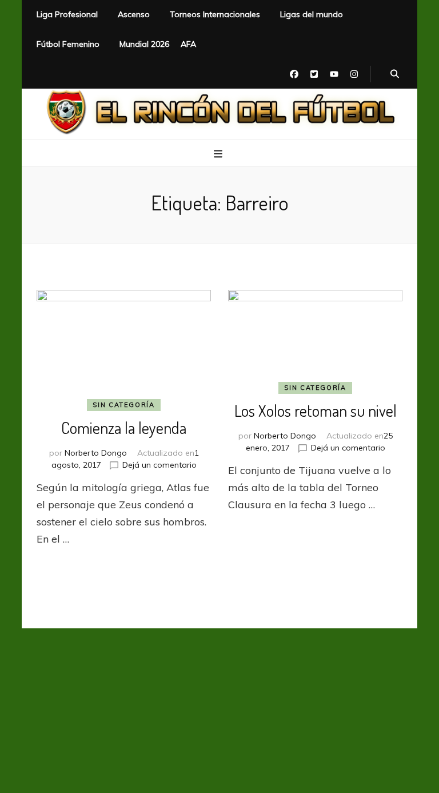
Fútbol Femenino (68, 44)
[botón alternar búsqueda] (394, 74)
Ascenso (134, 14)
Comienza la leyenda (123, 427)
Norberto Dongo (96, 453)
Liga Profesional (67, 14)
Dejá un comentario (159, 465)
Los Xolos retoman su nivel (315, 410)
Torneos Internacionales (215, 14)
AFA (188, 44)
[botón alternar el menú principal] (219, 153)
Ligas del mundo (311, 14)
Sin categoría (123, 405)
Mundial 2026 (144, 44)
